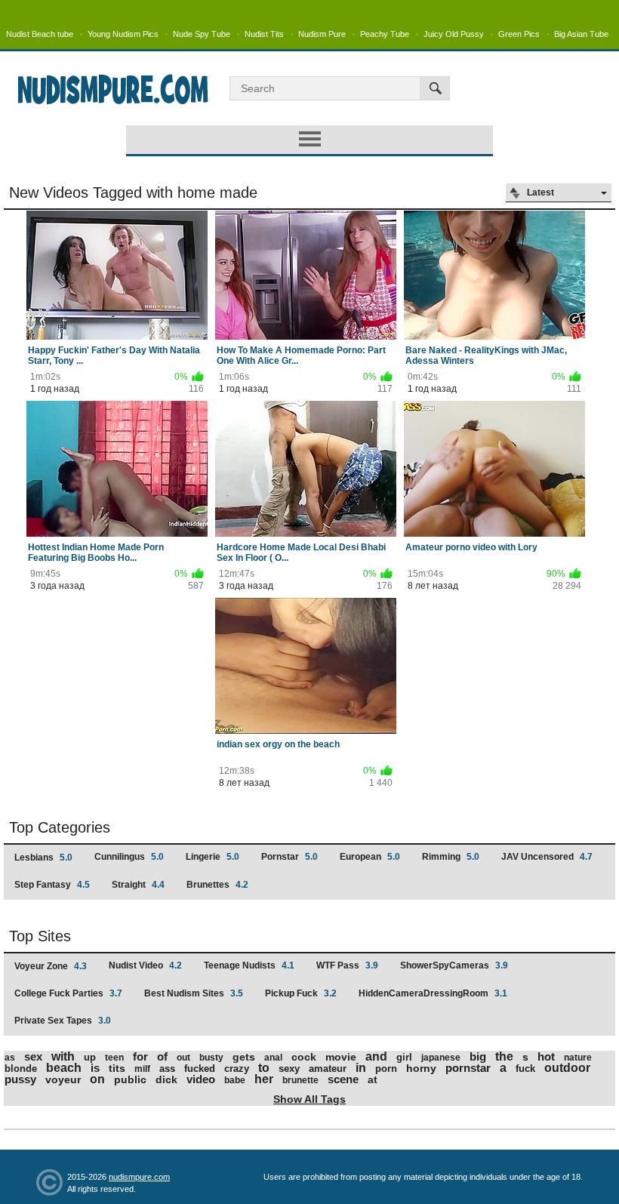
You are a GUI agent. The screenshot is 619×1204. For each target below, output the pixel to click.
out (183, 1057)
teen (114, 1057)
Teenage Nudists (249, 965)
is (95, 1067)
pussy (20, 1079)
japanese (440, 1057)
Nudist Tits (264, 33)
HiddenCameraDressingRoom (433, 993)
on (97, 1079)
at (372, 1079)
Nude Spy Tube (201, 33)
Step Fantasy (52, 884)
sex (33, 1056)
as (10, 1057)
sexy (289, 1068)
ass (167, 1068)
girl (404, 1057)
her (263, 1079)
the (504, 1056)
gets (244, 1057)
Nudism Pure (322, 33)
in (361, 1067)
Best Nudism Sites (193, 993)
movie (340, 1057)
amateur (327, 1068)
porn (386, 1068)
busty (211, 1057)
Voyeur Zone (50, 966)
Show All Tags (309, 1099)
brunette (300, 1080)
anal (273, 1057)
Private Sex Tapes (62, 1020)
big (478, 1056)
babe (234, 1080)
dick (166, 1079)
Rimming (450, 856)
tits (117, 1068)
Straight (138, 884)
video (200, 1079)
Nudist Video (145, 965)
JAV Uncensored (547, 856)
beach (64, 1067)
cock (303, 1057)
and (376, 1056)
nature (578, 1057)
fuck (525, 1068)
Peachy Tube (384, 33)
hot (546, 1056)
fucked (199, 1068)
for (140, 1056)
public (130, 1079)
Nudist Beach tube (39, 33)
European (370, 856)
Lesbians (43, 857)
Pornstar (289, 856)
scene (343, 1079)
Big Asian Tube (581, 33)
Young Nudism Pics (123, 33)
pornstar (468, 1067)
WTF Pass (347, 965)
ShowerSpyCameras (454, 965)
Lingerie (212, 856)
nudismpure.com (139, 1176)
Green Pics (519, 33)
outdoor (567, 1067)
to (263, 1067)
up (90, 1057)
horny (421, 1068)
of (162, 1056)
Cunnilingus (129, 856)
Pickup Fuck (301, 993)
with (63, 1056)
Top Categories (59, 827)
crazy (236, 1068)
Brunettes (217, 884)
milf (142, 1069)
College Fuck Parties (68, 993)
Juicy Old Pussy (453, 33)
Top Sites (40, 936)
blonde (21, 1068)
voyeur (63, 1079)
